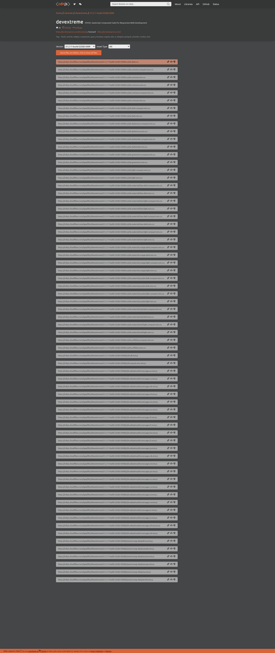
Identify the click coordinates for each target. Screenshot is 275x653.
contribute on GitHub (37, 651)
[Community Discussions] (80, 4)
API (197, 4)
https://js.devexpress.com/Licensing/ (72, 32)
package (78, 28)
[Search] (168, 4)
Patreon (108, 651)
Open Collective (97, 651)
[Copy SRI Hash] (174, 62)
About (178, 4)
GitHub (206, 4)
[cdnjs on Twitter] (74, 4)
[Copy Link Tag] (171, 62)
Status (216, 4)
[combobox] (80, 46)
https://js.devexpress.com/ (109, 32)
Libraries (188, 4)
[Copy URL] (168, 62)
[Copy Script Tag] (171, 355)
